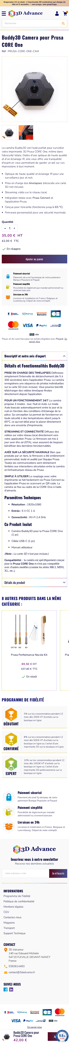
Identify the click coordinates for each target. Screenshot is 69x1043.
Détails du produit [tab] (14, 582)
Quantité (7, 222)
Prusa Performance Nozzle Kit (29, 655)
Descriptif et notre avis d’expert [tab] (25, 356)
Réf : (4, 51)
